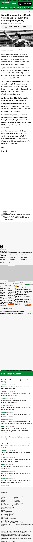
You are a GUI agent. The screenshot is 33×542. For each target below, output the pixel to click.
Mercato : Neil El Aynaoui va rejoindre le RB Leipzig (14, 381)
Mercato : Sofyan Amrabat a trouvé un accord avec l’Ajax (15, 438)
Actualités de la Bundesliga (8, 518)
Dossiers (16, 504)
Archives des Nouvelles (7, 506)
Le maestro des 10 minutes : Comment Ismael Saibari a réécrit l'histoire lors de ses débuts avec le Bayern (14, 430)
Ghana (3, 503)
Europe (16, 497)
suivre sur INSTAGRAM (24, 258)
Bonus (3, 510)
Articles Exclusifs (18, 503)
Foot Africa (4, 11)
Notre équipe (8, 523)
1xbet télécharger (6, 508)
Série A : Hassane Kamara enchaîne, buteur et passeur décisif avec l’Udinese (15, 481)
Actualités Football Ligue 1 (8, 516)
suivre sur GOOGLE (3, 258)
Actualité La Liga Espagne (8, 513)
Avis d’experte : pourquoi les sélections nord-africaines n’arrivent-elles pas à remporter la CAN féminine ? (28, 296)
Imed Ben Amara (9, 211)
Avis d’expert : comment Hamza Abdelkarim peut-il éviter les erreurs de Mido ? (11, 295)
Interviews (23, 11)
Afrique (12, 7)
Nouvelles (4, 7)
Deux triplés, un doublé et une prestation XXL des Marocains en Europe (15, 394)
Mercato (16, 500)
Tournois (20, 7)
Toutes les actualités (14, 11)
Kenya (3, 500)
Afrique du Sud (5, 504)
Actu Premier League (7, 514)
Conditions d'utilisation (18, 523)
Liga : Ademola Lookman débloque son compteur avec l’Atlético (13, 401)
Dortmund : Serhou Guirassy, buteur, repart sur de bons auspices (16, 474)
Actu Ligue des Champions (8, 520)
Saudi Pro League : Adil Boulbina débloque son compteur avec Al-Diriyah (16, 460)
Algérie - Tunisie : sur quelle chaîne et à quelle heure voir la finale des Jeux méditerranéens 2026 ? (16, 445)
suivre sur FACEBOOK (13, 258)
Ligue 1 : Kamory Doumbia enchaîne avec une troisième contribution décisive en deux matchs (16, 422)
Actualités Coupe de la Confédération (11, 521)
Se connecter (26, 4)
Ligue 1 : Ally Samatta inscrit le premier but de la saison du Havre (15, 415)
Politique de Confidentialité (25, 523)
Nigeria (3, 501)
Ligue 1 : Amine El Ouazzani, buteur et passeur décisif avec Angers (16, 408)
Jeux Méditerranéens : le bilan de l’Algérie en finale (15, 453)
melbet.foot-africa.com (7, 507)
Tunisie (3, 497)
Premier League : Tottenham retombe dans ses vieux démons (16, 467)
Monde (16, 499)
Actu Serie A (4, 517)
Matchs (26, 7)
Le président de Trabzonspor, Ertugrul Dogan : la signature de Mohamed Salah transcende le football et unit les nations (19, 295)
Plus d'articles (5, 485)
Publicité (12, 523)
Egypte (3, 499)
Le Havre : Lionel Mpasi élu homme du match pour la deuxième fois (15, 387)
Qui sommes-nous (3, 524)
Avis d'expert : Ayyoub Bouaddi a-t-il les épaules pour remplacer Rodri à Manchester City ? (4, 295)
